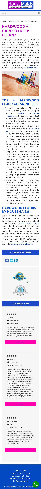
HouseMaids (30, 67)
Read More (20, 342)
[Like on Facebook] (7, 260)
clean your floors (30, 223)
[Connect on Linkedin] (16, 260)
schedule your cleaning (22, 244)
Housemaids (20, 5)
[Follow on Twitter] (12, 260)
